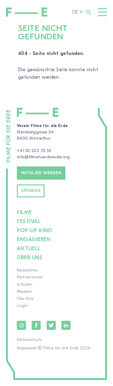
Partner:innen (30, 277)
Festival (29, 221)
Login (22, 305)
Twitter (51, 325)
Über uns (29, 257)
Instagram (21, 325)
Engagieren (33, 239)
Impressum (27, 348)
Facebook (36, 325)
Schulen (24, 284)
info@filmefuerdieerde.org (43, 157)
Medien (24, 291)
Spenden (31, 190)
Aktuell (29, 248)
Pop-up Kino (34, 230)
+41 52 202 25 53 (34, 150)
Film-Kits (25, 298)
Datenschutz (29, 339)
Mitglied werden (41, 173)
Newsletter (27, 270)
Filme (24, 212)
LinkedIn (66, 325)
